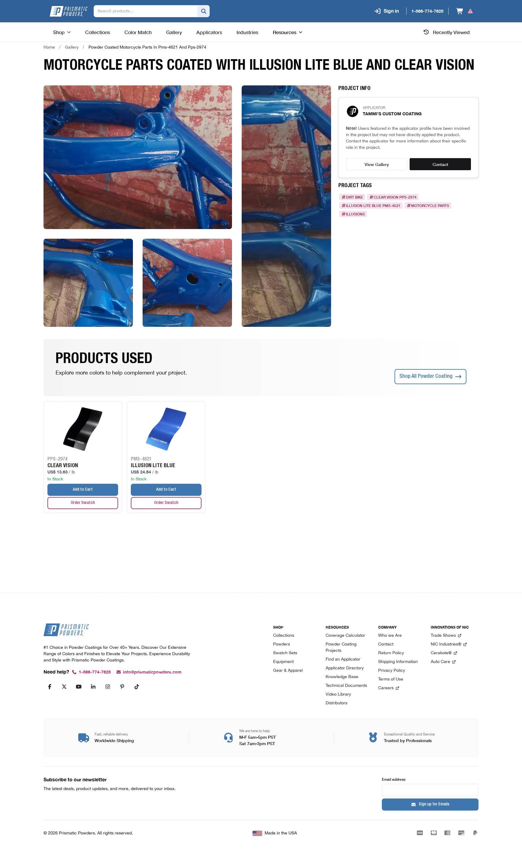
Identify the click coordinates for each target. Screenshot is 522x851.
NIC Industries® (446, 644)
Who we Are (390, 636)
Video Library (338, 694)
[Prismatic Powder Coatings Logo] (68, 11)
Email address (393, 779)
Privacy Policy (391, 671)
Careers (386, 688)
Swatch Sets (285, 653)
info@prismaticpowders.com (152, 672)
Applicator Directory (345, 668)
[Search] (204, 11)
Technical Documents (346, 686)
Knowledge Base (342, 677)
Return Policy (391, 653)
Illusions (355, 214)
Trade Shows (443, 636)
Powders (281, 644)
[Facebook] (50, 686)
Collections (283, 636)
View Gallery (377, 164)
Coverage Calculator (345, 636)
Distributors (336, 703)
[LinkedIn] (93, 686)
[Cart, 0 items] (464, 11)
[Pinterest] (122, 686)
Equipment (283, 662)
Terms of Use (390, 679)
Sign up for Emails (434, 804)
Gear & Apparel (288, 671)
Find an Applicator (343, 659)
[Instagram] (108, 686)
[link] (147, 47)
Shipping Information (398, 662)
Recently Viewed (451, 32)
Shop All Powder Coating (426, 376)
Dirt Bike (354, 197)
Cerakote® (441, 653)
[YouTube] (78, 686)
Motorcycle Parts (430, 205)
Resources (284, 32)
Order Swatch (83, 503)
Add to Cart (83, 490)
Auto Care (440, 662)
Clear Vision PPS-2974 (395, 197)
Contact (440, 164)
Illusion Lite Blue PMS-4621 (373, 205)
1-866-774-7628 (95, 672)
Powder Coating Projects (341, 647)
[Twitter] (64, 686)
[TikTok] (136, 686)
